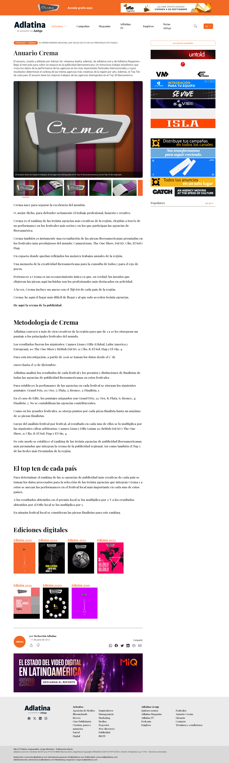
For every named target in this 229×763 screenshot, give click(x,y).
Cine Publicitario (82, 721)
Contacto (181, 721)
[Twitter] (122, 645)
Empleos (148, 26)
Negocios (104, 725)
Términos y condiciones (189, 725)
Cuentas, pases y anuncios (82, 726)
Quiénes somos (149, 710)
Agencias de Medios (84, 710)
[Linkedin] (128, 645)
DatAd (76, 732)
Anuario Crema (184, 714)
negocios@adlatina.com (87, 760)
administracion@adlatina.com (41, 760)
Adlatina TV (125, 26)
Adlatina (32, 43)
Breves (76, 717)
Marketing (104, 717)
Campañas (82, 26)
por (42, 636)
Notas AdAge (167, 26)
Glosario (180, 717)
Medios (103, 721)
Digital (76, 736)
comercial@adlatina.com (107, 757)
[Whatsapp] (110, 645)
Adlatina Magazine (151, 714)
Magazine (105, 26)
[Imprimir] (134, 645)
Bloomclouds (80, 714)
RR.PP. (102, 736)
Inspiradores (106, 710)
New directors (106, 728)
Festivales (181, 710)
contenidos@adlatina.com (35, 757)
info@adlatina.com (76, 757)
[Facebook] (116, 645)
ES (207, 26)
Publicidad (20, 43)
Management (106, 714)
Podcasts (146, 721)
